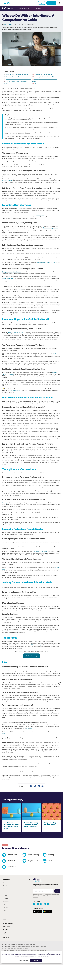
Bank (4, 882)
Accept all (36, 960)
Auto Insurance (6, 901)
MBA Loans (5, 916)
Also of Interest (6, 926)
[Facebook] (31, 786)
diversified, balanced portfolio (15, 332)
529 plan (19, 289)
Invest (4, 904)
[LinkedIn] (38, 786)
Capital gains (5, 503)
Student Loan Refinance (8, 888)
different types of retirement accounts (47, 262)
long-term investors (15, 390)
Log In (41, 3)
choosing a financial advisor (40, 551)
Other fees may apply (36, 645)
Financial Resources (8, 923)
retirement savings (7, 180)
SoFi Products (6, 879)
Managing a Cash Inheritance (13, 77)
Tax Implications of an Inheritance (43, 74)
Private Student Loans (7, 892)
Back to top (6, 937)
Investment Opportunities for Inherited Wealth (18, 79)
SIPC (31, 728)
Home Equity (5, 898)
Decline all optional (23, 960)
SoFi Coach (5, 919)
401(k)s (54, 353)
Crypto (4, 910)
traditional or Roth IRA (8, 278)
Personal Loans (6, 885)
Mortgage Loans (6, 895)
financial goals (40, 215)
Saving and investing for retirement (11, 272)
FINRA (27, 728)
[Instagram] (45, 904)
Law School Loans (6, 913)
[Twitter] (35, 786)
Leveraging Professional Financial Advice (45, 77)
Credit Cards (5, 907)
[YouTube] (48, 904)
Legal (4, 932)
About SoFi (5, 929)
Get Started (51, 3)
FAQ (35, 83)
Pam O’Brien (8, 24)
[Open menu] (59, 3)
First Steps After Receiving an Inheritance (17, 74)
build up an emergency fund (50, 228)
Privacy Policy (47, 895)
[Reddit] (42, 786)
